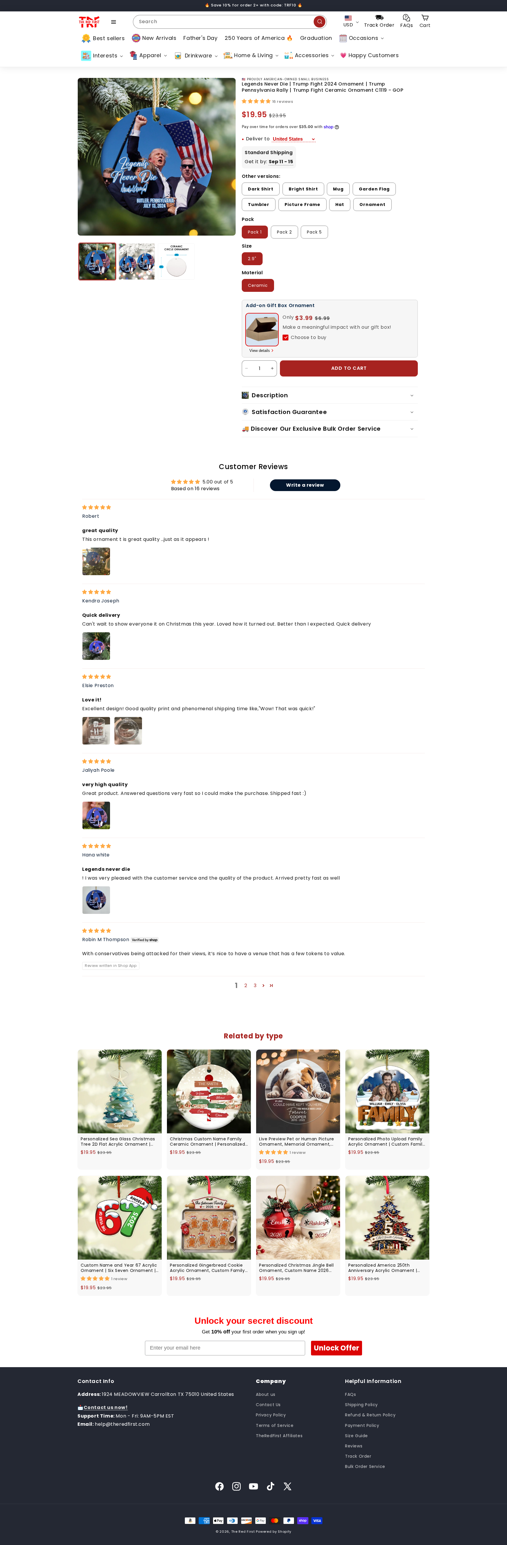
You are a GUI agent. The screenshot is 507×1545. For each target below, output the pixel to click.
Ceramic (258, 285)
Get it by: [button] (269, 161)
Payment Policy (362, 1425)
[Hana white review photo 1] (96, 900)
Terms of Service (275, 1425)
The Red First (243, 1531)
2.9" (252, 259)
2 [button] (245, 985)
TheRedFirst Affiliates (279, 1436)
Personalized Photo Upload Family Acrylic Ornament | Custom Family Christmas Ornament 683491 (386, 1141)
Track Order (358, 1456)
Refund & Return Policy (370, 1415)
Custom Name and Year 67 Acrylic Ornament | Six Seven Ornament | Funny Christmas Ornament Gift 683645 (119, 1268)
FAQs (350, 1394)
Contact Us (268, 1405)
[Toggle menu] (113, 22)
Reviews (353, 1446)
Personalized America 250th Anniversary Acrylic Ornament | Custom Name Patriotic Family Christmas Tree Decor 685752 (382, 1268)
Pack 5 (314, 232)
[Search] (319, 22)
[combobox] (230, 21)
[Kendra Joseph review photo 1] (96, 646)
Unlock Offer (336, 1348)
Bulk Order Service (365, 1466)
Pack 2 (284, 232)
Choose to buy (309, 337)
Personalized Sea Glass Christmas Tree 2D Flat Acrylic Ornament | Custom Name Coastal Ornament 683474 (118, 1141)
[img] (96, 507)
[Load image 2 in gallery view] (137, 261)
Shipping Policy (361, 1405)
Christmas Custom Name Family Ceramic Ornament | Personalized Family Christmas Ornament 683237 (207, 1141)
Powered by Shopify (273, 1531)
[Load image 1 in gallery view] (97, 261)
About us (266, 1394)
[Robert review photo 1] (96, 561)
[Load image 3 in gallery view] (176, 261)
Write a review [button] (305, 485)
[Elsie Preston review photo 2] (128, 731)
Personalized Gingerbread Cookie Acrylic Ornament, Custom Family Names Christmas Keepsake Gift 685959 (207, 1268)
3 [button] (255, 985)
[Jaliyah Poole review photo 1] (96, 815)
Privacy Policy (271, 1415)
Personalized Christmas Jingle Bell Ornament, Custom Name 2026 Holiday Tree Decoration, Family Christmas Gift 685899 (296, 1268)
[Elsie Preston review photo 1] (96, 731)
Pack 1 (255, 232)
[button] (361, 38)
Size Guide (356, 1436)
